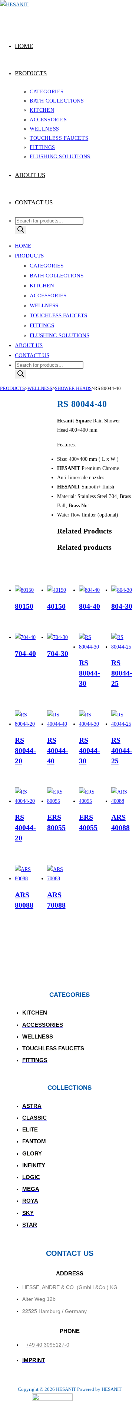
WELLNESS (44, 305)
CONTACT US (32, 355)
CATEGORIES (46, 266)
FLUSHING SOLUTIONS (59, 335)
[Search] (21, 230)
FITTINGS (42, 325)
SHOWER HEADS (73, 388)
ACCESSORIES (48, 295)
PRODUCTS (29, 256)
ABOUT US (29, 345)
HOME (23, 246)
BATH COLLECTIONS (56, 276)
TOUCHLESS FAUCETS (58, 315)
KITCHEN (42, 286)
